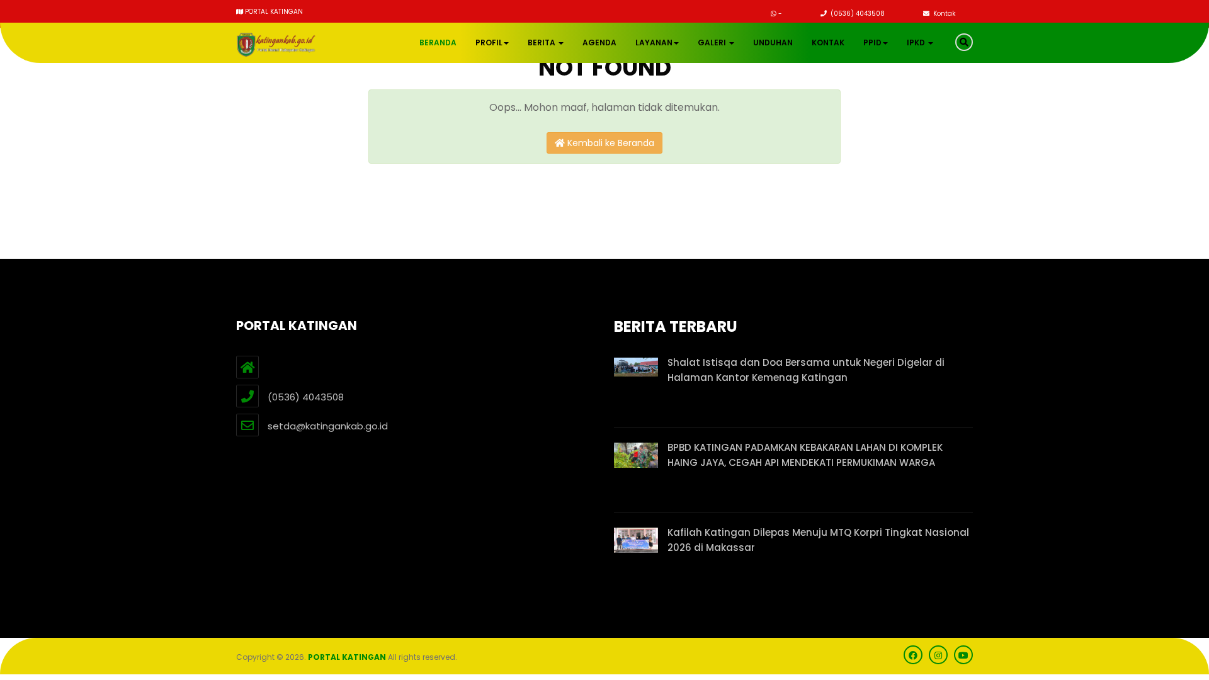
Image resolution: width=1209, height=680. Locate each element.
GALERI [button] (713, 42)
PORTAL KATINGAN (347, 657)
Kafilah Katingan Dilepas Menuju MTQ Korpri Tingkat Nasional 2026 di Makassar (818, 540)
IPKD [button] (917, 42)
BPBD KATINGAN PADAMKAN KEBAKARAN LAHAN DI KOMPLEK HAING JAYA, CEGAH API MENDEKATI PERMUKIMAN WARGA (805, 455)
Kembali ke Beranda (609, 143)
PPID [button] (872, 42)
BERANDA (438, 42)
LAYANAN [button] (654, 42)
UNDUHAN (773, 42)
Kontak (943, 13)
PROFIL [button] (488, 42)
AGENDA (599, 42)
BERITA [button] (542, 42)
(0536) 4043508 (857, 13)
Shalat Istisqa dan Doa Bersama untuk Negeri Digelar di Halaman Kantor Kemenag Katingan (806, 370)
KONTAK (828, 42)
